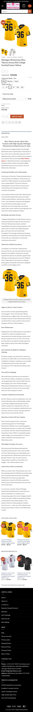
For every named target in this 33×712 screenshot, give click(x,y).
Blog (2, 633)
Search (3, 597)
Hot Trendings (5, 615)
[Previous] (4, 32)
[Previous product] (6, 71)
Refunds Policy (6, 647)
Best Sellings (5, 622)
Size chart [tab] (4, 137)
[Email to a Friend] (12, 122)
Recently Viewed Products (9, 608)
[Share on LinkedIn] (19, 122)
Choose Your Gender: (7, 78)
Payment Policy (6, 650)
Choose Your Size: (6, 84)
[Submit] (30, 11)
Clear (30, 77)
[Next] (28, 32)
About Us (4, 601)
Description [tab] (5, 133)
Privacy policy (5, 640)
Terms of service (6, 636)
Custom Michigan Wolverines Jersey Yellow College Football (8, 541)
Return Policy (5, 654)
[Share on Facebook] (6, 122)
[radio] (4, 81)
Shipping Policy (6, 643)
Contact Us (5, 604)
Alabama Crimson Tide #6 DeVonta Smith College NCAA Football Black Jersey (24, 575)
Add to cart (17, 116)
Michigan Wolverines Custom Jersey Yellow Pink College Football (23, 541)
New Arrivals (5, 618)
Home (3, 57)
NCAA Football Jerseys (15, 57)
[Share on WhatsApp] (3, 122)
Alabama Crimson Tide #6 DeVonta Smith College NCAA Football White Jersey (8, 575)
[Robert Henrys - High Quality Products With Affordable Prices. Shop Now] (13, 6)
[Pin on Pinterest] (16, 122)
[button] (2, 6)
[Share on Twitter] (9, 122)
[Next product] (3, 71)
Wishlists (4, 611)
